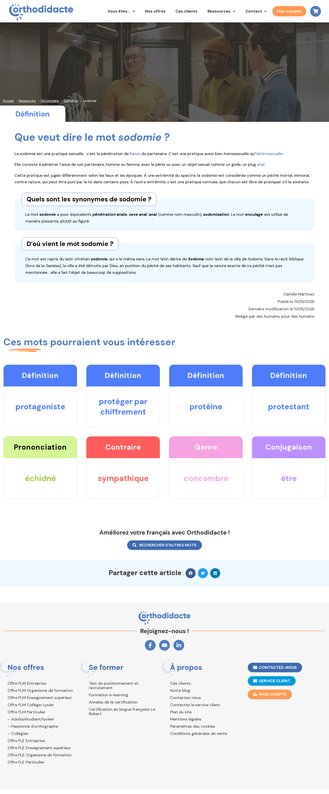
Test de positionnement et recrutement (114, 685)
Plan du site (181, 712)
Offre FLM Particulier (27, 712)
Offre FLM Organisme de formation (40, 690)
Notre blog (180, 690)
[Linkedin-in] (178, 645)
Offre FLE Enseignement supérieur (39, 748)
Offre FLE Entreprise (26, 740)
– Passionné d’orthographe (33, 726)
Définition (32, 114)
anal (261, 164)
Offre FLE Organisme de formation (40, 755)
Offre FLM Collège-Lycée (30, 705)
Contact (254, 11)
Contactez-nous (185, 697)
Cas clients (186, 11)
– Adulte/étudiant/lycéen (31, 719)
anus (136, 153)
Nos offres (155, 11)
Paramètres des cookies (192, 726)
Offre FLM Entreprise (27, 683)
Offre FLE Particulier (26, 762)
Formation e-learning (108, 695)
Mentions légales (185, 719)
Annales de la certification (113, 702)
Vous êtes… (119, 11)
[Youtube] (164, 645)
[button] (191, 573)
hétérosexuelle (269, 153)
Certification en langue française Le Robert (122, 711)
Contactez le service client (195, 705)
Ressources (219, 11)
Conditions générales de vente (198, 733)
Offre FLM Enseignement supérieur (40, 697)
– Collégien (18, 733)
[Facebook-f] (150, 645)
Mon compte (289, 11)
